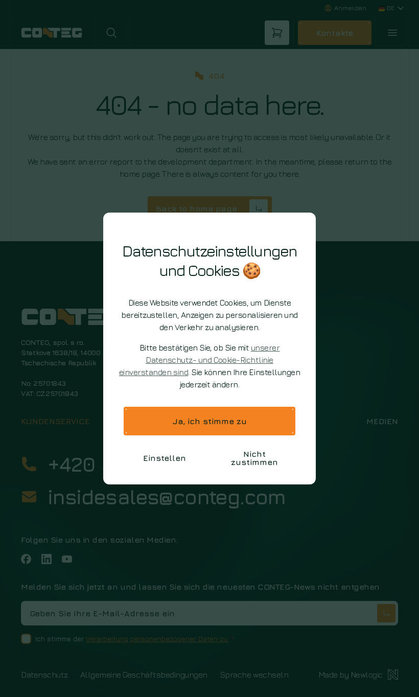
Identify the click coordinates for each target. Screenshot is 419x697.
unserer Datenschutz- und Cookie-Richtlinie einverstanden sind (199, 360)
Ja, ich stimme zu (210, 421)
